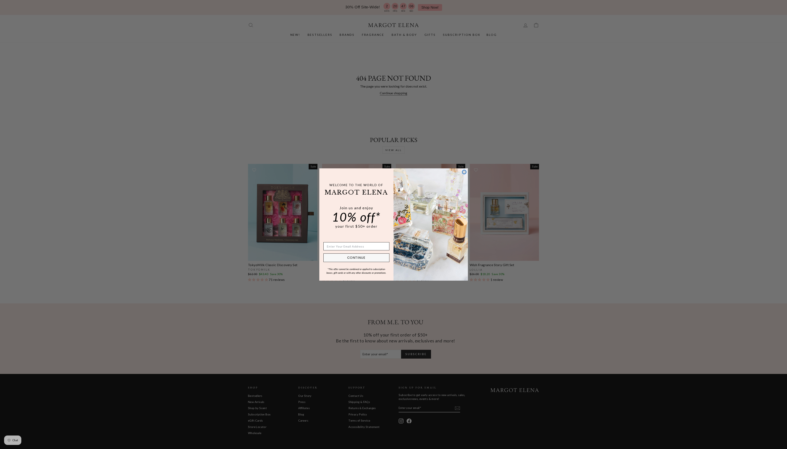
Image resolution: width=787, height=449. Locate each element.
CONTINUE (356, 257)
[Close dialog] (464, 172)
